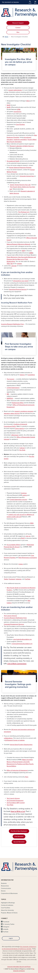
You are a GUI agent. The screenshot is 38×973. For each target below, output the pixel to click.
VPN (18, 109)
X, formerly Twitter (8, 924)
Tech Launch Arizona (10, 616)
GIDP (23, 251)
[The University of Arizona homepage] (10, 2)
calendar (13, 266)
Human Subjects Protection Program (20, 167)
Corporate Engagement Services (14, 624)
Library (21, 564)
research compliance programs (23, 411)
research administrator (15, 90)
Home (6, 37)
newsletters (31, 375)
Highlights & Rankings (8, 903)
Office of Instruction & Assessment (17, 770)
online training (19, 428)
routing (24, 495)
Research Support (18, 23)
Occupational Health (13, 161)
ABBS (31, 253)
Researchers (5, 886)
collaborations (8, 738)
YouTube (27, 579)
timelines (24, 493)
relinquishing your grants (20, 281)
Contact (17, 28)
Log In (11, 938)
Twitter (6, 579)
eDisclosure (15, 435)
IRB (8, 394)
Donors (3, 891)
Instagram (19, 579)
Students (4, 883)
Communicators (6, 888)
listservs (22, 375)
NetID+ (9, 107)
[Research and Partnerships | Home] (19, 12)
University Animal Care (27, 176)
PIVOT (23, 538)
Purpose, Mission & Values (9, 913)
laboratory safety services (12, 413)
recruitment (27, 137)
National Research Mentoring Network (18, 244)
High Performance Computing (27, 558)
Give (18, 32)
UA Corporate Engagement (15, 800)
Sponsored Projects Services (18, 289)
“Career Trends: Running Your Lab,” (20, 185)
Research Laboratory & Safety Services (22, 146)
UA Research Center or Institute (15, 740)
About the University (7, 910)
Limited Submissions (13, 388)
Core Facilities (20, 124)
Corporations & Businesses (9, 893)
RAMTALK (10, 398)
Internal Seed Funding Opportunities (21, 745)
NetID (8, 105)
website (19, 264)
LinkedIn (5, 929)
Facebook (12, 579)
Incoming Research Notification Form (12, 324)
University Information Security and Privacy (19, 966)
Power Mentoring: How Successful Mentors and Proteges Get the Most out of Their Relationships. (21, 259)
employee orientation (20, 139)
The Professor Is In (23, 212)
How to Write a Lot (18, 811)
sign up (28, 536)
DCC (28, 101)
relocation (10, 139)
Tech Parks (10, 805)
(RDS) (31, 523)
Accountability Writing (14, 545)
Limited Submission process (18, 499)
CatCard (22, 448)
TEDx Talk (10, 264)
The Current (10, 379)
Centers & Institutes (7, 905)
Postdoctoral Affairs (18, 403)
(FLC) (26, 777)
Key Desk (22, 450)
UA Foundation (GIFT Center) (16, 803)
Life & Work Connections (16, 664)
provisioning (17, 111)
